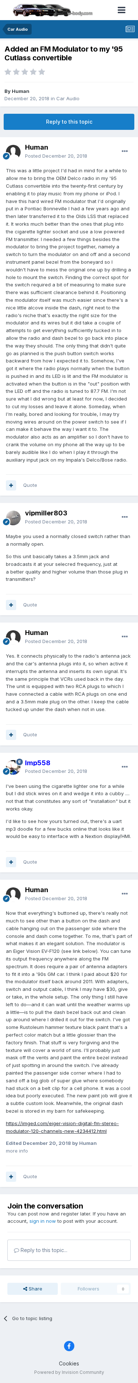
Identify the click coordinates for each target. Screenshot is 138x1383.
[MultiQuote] (11, 485)
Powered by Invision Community (69, 1372)
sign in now (42, 1221)
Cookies (69, 1363)
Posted (56, 156)
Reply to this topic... (43, 1250)
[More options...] (124, 151)
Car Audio (67, 98)
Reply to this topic (69, 122)
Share (34, 1289)
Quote (30, 485)
